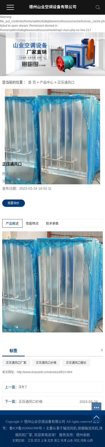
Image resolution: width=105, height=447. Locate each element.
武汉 (37, 440)
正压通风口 (65, 82)
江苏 (30, 440)
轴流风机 (70, 428)
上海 (44, 440)
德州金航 (83, 435)
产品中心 (46, 82)
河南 (83, 440)
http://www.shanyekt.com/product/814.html (44, 372)
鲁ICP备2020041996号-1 (27, 428)
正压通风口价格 (46, 363)
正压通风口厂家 (16, 363)
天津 (63, 440)
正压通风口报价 (76, 363)
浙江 (57, 440)
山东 (70, 440)
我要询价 (13, 203)
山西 (90, 440)
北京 (50, 440)
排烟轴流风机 (88, 428)
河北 (77, 440)
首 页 (32, 82)
